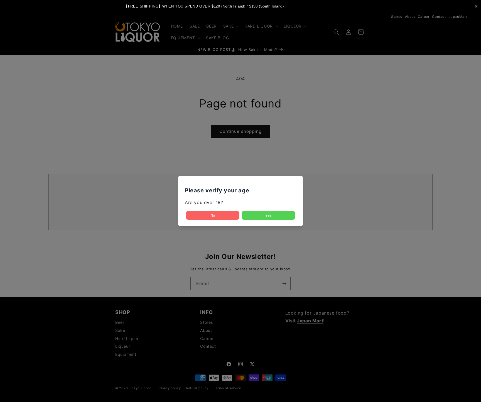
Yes (268, 215)
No (212, 215)
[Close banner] (476, 6)
